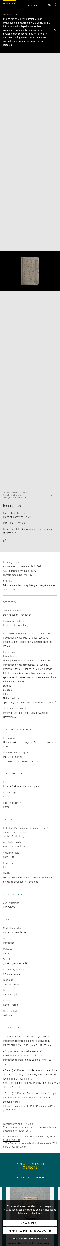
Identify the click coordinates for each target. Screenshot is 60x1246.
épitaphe (7, 1015)
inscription (8, 942)
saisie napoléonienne (14, 932)
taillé (24, 963)
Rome (6, 1004)
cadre (17, 973)
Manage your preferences (30, 1238)
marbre (7, 953)
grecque (7, 984)
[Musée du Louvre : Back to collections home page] (30, 5)
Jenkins (7, 836)
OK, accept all (30, 1223)
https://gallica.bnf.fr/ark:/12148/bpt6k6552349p (29, 1106)
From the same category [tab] (31, 1177)
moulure (7, 973)
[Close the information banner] (55, 30)
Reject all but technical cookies (30, 1230)
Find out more (35, 1213)
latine (17, 984)
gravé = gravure (11, 963)
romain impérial (11, 994)
